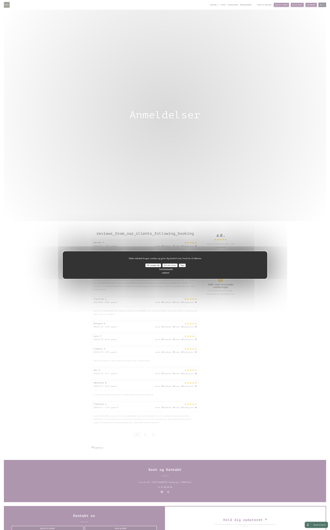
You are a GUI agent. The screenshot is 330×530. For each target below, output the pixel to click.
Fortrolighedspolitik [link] (166, 269)
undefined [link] (165, 272)
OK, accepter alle (153, 265)
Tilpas (182, 265)
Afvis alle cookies (170, 265)
